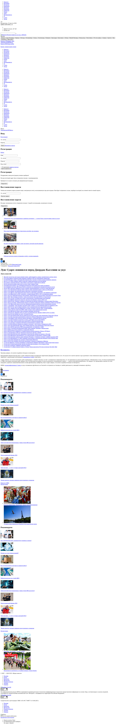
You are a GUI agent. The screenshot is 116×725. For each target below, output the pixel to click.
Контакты (6, 679)
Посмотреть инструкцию (7, 717)
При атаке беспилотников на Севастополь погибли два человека (21, 231)
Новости (6, 2)
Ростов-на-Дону (97, 37)
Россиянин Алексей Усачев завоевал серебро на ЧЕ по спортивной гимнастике (27, 278)
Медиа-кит (7, 680)
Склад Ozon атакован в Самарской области (19, 329)
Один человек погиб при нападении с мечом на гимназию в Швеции (26, 341)
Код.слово (3, 164)
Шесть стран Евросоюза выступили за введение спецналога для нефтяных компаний (30, 292)
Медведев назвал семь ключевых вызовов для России (21, 311)
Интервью (6, 3)
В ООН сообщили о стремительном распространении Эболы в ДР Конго (27, 331)
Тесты (5, 19)
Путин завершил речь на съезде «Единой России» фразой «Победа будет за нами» (29, 312)
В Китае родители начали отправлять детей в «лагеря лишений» (21, 256)
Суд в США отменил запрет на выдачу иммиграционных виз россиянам (25, 281)
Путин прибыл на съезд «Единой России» (18, 314)
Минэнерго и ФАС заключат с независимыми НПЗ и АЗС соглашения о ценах (28, 294)
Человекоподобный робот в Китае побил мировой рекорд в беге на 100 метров (28, 289)
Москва (3, 37)
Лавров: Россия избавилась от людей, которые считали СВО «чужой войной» (28, 308)
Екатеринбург (29, 37)
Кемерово (48, 37)
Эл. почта (3, 139)
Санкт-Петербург (10, 37)
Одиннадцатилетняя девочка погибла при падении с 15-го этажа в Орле (26, 344)
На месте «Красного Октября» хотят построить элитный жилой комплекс (23, 243)
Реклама (6, 676)
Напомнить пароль (10, 145)
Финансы (6, 7)
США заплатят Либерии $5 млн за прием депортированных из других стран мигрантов (29, 288)
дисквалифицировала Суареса (13, 365)
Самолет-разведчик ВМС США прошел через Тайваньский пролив (25, 309)
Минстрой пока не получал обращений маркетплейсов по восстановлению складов (30, 304)
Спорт (19, 264)
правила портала (13, 167)
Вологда (23, 37)
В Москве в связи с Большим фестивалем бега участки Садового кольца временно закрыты (30, 279)
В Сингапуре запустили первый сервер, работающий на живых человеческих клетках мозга (30, 277)
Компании (6, 6)
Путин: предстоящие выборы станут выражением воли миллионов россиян (27, 307)
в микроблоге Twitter (28, 357)
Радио (5, 677)
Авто (5, 13)
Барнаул (17, 37)
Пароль (3, 142)
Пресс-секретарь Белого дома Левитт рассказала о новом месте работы (24, 282)
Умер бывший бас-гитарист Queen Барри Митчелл (21, 339)
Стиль (5, 17)
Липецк (66, 37)
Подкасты (6, 4)
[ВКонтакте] (2, 261)
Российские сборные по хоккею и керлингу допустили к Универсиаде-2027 (27, 324)
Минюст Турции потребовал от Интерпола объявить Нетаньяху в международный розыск (31, 342)
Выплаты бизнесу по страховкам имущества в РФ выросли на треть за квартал (26, 285)
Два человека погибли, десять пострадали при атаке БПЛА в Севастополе (27, 297)
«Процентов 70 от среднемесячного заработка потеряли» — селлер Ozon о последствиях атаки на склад (32, 218)
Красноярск (60, 37)
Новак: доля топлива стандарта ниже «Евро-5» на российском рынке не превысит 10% (31, 305)
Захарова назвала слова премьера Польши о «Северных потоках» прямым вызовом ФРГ (31, 337)
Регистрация (4, 137)
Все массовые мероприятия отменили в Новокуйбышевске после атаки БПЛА (28, 317)
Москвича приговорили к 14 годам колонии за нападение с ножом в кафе (27, 335)
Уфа (114, 37)
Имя (2, 155)
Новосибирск (89, 37)
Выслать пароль (5, 196)
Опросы (6, 684)
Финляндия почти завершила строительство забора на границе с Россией (27, 334)
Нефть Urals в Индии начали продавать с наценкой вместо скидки (25, 318)
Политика (6, 9)
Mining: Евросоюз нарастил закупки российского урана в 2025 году (25, 299)
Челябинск (3, 39)
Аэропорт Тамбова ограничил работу (17, 345)
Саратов (109, 37)
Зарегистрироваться (6, 168)
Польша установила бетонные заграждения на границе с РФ (23, 322)
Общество (6, 10)
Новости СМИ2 (5, 483)
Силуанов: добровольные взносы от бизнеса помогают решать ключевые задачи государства (32, 302)
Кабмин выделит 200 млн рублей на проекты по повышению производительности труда (29, 287)
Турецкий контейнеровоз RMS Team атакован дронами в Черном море (26, 328)
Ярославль (10, 39)
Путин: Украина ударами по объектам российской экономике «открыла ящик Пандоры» (31, 301)
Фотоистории (4, 484)
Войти (2, 145)
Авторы (6, 683)
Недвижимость (8, 14)
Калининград (41, 37)
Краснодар (54, 37)
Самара (104, 37)
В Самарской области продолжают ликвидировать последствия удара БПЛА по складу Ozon (32, 295)
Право (5, 12)
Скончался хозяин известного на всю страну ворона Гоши (21, 284)
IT (4, 16)
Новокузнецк (82, 37)
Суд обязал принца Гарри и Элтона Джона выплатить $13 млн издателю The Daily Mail (30, 347)
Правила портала (8, 681)
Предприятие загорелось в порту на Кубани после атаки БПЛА (24, 319)
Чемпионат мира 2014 (14, 266)
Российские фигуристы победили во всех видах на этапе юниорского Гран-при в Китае (31, 315)
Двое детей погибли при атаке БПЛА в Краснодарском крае (23, 321)
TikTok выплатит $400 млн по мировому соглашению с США (24, 327)
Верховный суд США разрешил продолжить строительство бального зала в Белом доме (31, 338)
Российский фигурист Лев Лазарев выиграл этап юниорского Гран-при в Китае (29, 325)
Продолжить (4, 183)
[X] (4, 261)
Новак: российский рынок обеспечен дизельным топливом (23, 291)
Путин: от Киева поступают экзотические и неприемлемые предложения (27, 298)
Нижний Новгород (73, 37)
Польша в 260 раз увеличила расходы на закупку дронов (22, 332)
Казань (35, 37)
